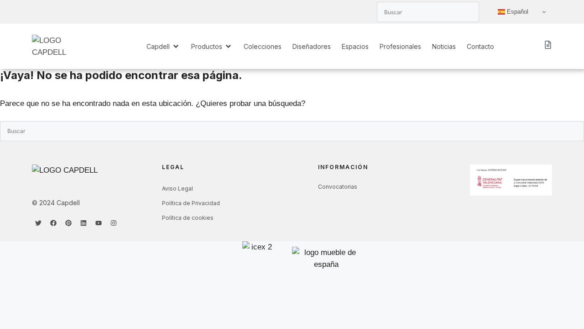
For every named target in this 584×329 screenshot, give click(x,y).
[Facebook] (53, 223)
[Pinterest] (68, 223)
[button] (163, 46)
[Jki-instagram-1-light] (98, 11)
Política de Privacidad (191, 203)
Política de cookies (188, 217)
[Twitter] (38, 223)
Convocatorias (337, 186)
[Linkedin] (83, 223)
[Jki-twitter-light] (38, 11)
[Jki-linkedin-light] (68, 11)
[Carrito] (548, 45)
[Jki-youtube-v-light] (83, 11)
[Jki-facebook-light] (53, 11)
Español (516, 11)
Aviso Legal (177, 188)
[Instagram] (113, 223)
